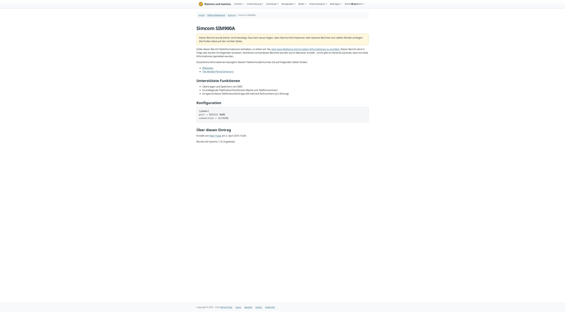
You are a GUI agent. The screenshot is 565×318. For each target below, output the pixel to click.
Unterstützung (254, 3)
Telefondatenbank (216, 15)
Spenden (248, 307)
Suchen (258, 307)
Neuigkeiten (287, 3)
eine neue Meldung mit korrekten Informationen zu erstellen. (305, 49)
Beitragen (335, 3)
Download (271, 3)
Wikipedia (207, 68)
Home (201, 15)
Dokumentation (317, 3)
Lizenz (238, 307)
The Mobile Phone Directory (218, 71)
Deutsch (358, 3)
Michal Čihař (226, 307)
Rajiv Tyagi (215, 135)
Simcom (232, 15)
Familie (238, 3)
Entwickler (270, 307)
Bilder (301, 3)
